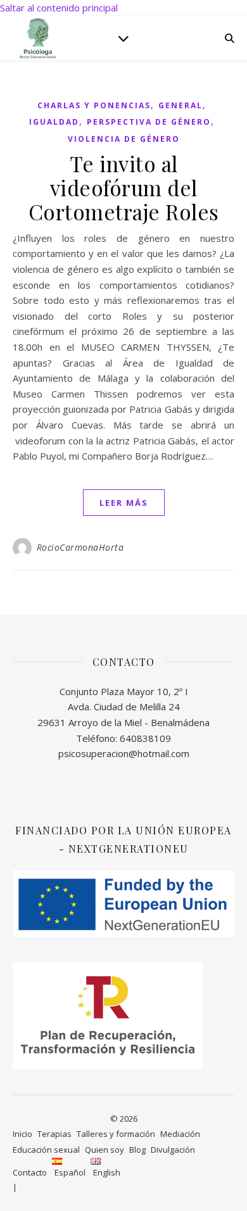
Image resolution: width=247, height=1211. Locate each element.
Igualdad (54, 121)
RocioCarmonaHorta (80, 547)
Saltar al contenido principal (59, 7)
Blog (137, 1149)
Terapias (54, 1133)
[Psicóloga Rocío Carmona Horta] (38, 38)
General (180, 105)
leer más (123, 502)
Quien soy (104, 1149)
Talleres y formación (116, 1133)
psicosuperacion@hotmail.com (123, 753)
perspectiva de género (149, 121)
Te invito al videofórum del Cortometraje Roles (123, 187)
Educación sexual (46, 1149)
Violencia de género (124, 139)
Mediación (180, 1133)
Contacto (30, 1172)
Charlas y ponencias (94, 105)
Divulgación (173, 1149)
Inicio (22, 1133)
